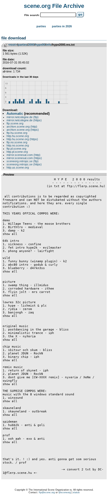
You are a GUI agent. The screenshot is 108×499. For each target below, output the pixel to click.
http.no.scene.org (18, 145)
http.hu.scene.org (18, 136)
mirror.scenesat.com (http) (23, 154)
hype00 (40, 44)
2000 (31, 44)
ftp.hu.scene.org (17, 132)
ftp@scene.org (47, 492)
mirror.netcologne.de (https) (24, 120)
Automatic (15, 113)
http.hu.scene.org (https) (22, 139)
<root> (12, 44)
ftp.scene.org (15, 123)
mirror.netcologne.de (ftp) (23, 117)
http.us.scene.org (18, 167)
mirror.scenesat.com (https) (24, 158)
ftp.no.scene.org (17, 142)
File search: (32, 15)
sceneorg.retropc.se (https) (24, 164)
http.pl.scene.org (17, 151)
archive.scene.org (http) (22, 126)
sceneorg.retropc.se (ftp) (23, 161)
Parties (41, 26)
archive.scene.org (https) (23, 129)
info (48, 44)
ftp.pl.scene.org (16, 148)
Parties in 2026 (62, 26)
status (76, 492)
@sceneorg (64, 492)
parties (22, 44)
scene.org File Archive (54, 6)
